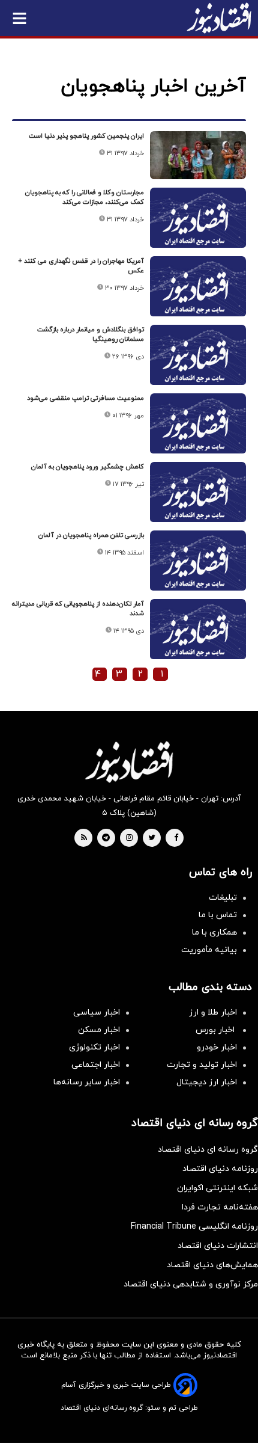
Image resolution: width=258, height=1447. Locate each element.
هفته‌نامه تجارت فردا (220, 1207)
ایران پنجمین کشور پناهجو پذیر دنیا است (86, 136)
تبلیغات (223, 897)
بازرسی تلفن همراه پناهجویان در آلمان (91, 535)
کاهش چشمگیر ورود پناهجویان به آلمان (87, 467)
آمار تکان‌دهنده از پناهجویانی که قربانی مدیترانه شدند (78, 608)
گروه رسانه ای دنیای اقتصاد (208, 1149)
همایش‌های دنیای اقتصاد (212, 1265)
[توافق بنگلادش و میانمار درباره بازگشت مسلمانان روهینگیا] (198, 360)
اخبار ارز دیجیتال (206, 1082)
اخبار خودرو (217, 1047)
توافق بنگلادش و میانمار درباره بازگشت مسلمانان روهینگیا (90, 334)
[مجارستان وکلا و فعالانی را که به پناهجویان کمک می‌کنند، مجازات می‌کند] (198, 223)
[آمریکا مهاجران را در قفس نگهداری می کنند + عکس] (198, 292)
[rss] (84, 838)
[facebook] (176, 838)
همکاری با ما (214, 932)
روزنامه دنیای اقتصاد (220, 1169)
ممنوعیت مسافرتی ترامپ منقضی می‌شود (85, 398)
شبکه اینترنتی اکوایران (217, 1188)
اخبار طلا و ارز (213, 1012)
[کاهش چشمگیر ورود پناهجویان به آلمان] (198, 497)
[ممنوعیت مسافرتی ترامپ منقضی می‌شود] (198, 429)
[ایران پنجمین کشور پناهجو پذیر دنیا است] (198, 155)
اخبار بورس (216, 1030)
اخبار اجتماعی (95, 1065)
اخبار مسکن (99, 1030)
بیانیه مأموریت (209, 950)
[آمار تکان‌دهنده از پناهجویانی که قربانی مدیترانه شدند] (198, 635)
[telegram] (106, 838)
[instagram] (129, 838)
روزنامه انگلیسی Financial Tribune (194, 1226)
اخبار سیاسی (96, 1012)
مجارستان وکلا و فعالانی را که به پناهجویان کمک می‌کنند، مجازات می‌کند (84, 197)
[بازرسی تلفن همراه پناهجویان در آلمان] (198, 566)
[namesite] (219, 18)
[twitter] (151, 838)
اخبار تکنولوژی (94, 1047)
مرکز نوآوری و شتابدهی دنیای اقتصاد (191, 1284)
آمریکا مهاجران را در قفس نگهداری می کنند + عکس (81, 265)
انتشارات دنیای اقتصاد (218, 1246)
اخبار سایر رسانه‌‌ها (86, 1082)
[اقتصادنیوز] (129, 762)
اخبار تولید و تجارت (202, 1065)
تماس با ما (218, 915)
